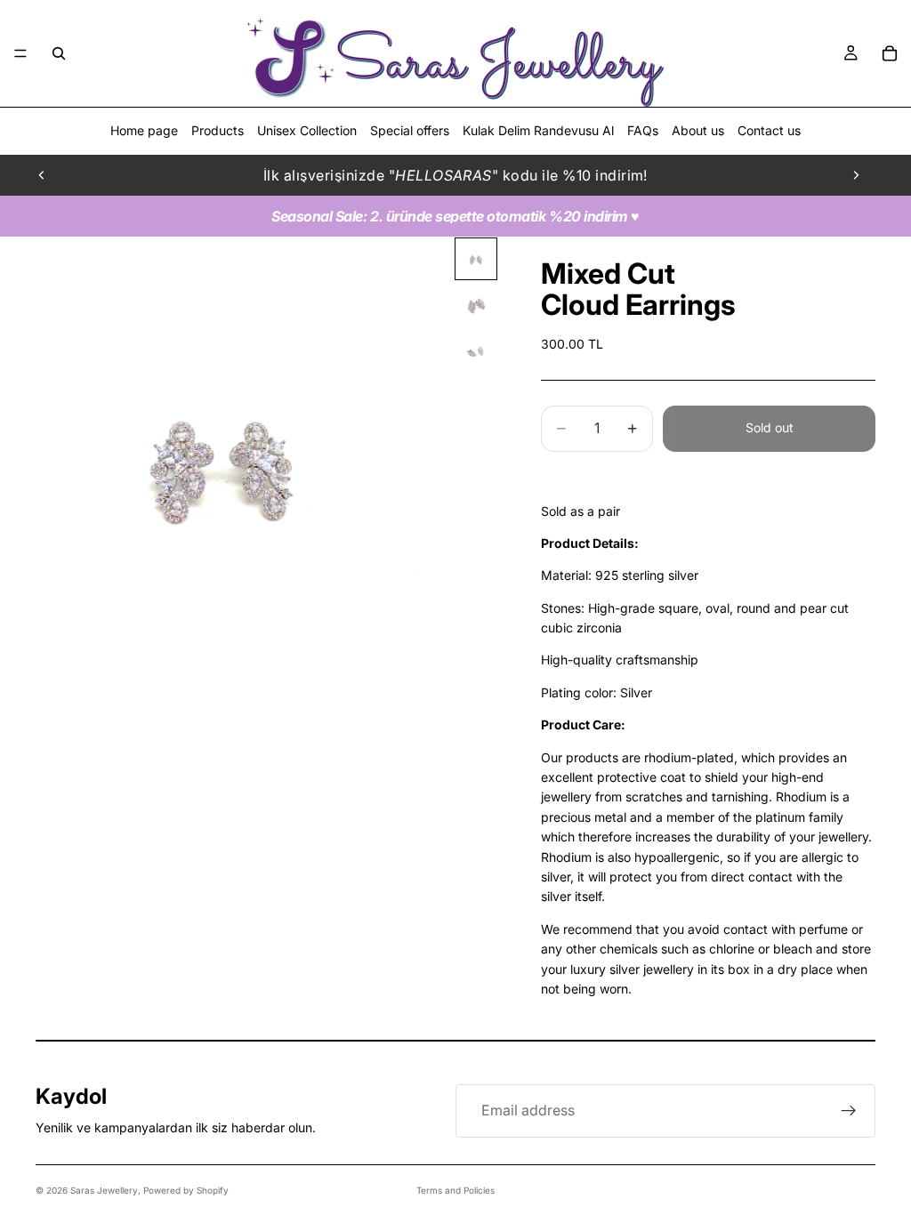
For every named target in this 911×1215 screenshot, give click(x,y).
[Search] (58, 53)
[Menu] (20, 53)
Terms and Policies (455, 1190)
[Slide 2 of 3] (476, 305)
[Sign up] (848, 1111)
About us (698, 130)
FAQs (642, 130)
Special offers (409, 130)
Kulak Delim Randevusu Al (538, 130)
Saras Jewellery (104, 1190)
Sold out (770, 427)
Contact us (769, 130)
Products (217, 130)
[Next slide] (855, 175)
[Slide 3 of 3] (476, 351)
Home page (144, 130)
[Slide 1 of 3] (476, 258)
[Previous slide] (41, 175)
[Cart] (889, 53)
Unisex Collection (307, 130)
